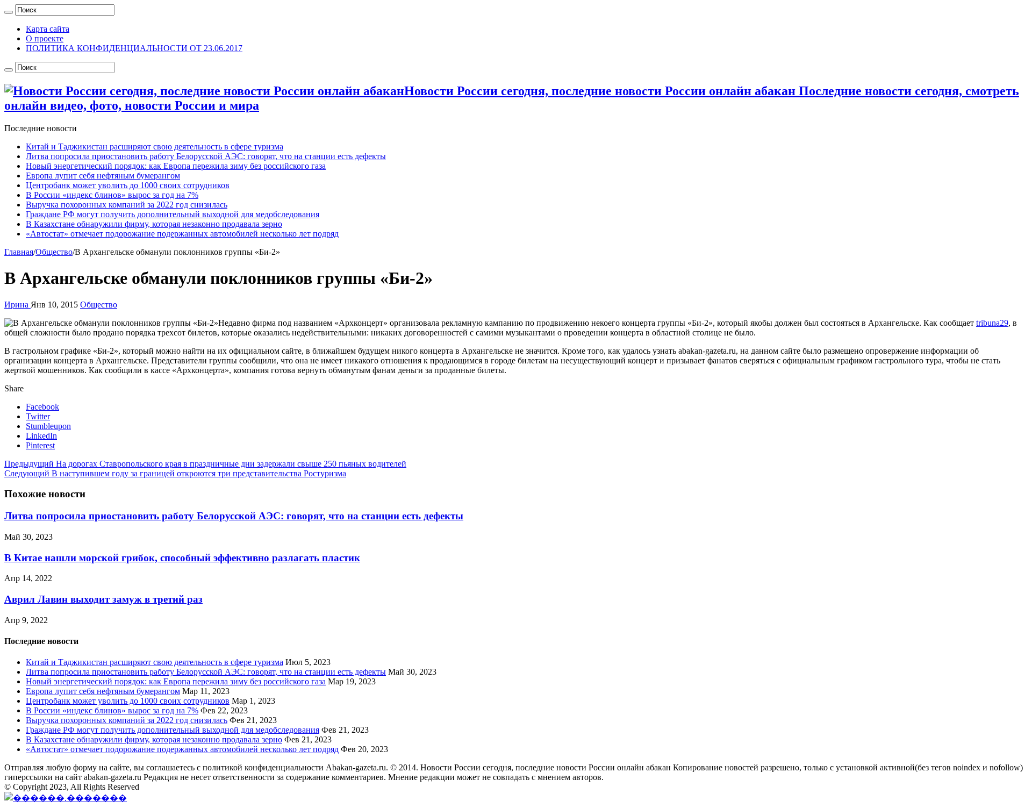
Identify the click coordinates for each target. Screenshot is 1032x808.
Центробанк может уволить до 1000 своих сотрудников (128, 185)
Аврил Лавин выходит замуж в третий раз (103, 599)
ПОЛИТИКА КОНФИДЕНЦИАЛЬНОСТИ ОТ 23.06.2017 (134, 48)
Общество (54, 251)
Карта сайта (47, 28)
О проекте (44, 38)
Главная (18, 251)
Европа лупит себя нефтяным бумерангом (103, 175)
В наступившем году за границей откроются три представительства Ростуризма (175, 473)
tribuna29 (992, 322)
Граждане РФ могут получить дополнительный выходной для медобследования (172, 214)
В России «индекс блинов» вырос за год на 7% (112, 194)
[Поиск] (8, 12)
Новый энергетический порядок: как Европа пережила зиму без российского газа (176, 165)
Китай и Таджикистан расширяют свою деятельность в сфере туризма (154, 146)
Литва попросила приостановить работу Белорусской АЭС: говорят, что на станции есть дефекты (206, 156)
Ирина (17, 304)
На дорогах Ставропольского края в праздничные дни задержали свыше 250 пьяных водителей (205, 463)
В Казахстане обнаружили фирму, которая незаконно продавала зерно (154, 223)
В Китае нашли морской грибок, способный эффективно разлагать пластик (182, 557)
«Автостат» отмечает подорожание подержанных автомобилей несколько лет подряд (182, 233)
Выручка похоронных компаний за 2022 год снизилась (126, 204)
